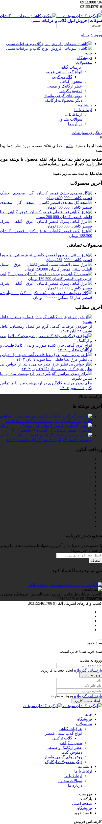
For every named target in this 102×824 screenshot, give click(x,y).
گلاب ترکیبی (62, 77)
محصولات (84, 62)
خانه (88, 53)
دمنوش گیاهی (70, 91)
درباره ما (75, 124)
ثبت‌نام (95, 560)
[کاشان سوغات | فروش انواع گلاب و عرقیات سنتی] (62, 706)
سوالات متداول (70, 119)
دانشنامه (85, 105)
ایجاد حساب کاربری (87, 701)
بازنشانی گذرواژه (88, 670)
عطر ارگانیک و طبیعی (64, 86)
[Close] (100, 639)
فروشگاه (84, 58)
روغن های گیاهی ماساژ (63, 95)
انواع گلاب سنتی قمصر (63, 72)
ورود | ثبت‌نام (91, 35)
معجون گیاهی (71, 81)
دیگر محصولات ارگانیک (63, 100)
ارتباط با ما (83, 110)
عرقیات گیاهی (70, 67)
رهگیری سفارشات (87, 133)
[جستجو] (100, 31)
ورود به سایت (90, 675)
